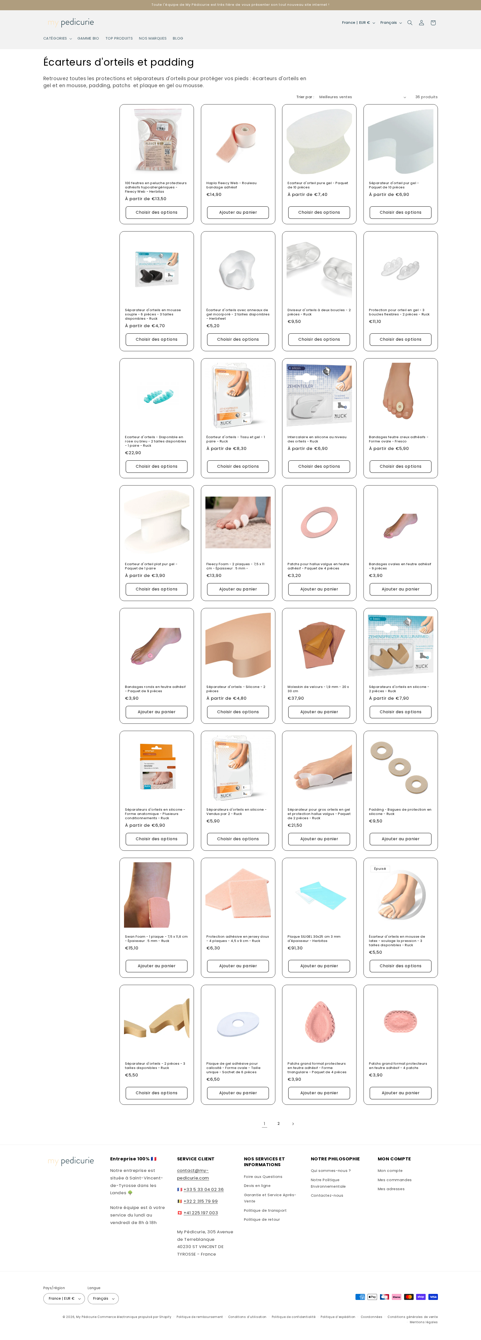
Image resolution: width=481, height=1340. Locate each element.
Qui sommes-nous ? (331, 1170)
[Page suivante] (293, 1124)
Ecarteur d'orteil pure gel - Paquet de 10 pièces (318, 185)
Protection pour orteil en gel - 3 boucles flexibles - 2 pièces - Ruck (399, 312)
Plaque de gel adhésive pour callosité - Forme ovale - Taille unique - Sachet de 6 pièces (233, 1068)
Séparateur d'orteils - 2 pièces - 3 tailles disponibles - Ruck (155, 1066)
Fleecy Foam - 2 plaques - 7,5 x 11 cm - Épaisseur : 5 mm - (235, 566)
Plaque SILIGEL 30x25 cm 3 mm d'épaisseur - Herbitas (314, 939)
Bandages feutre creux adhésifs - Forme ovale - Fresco (398, 439)
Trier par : (305, 96)
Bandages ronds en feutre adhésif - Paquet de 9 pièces (155, 689)
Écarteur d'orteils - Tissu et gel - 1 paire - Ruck (235, 439)
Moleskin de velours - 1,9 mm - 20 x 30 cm (318, 689)
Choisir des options (157, 212)
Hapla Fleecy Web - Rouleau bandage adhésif (231, 185)
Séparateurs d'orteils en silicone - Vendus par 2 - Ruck (236, 812)
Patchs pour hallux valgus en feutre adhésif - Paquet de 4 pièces (318, 566)
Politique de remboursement (200, 1317)
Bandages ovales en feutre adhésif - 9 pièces (400, 566)
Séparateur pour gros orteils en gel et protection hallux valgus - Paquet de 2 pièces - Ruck (319, 814)
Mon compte (390, 1170)
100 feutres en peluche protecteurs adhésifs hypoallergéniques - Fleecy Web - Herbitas (156, 187)
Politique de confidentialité (294, 1317)
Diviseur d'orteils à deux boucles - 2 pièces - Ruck (319, 312)
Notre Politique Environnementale (328, 1183)
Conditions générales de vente (413, 1317)
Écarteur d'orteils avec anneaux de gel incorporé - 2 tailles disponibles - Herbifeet (238, 314)
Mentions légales (424, 1322)
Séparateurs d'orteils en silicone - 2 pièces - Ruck (399, 689)
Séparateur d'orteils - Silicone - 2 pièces (236, 689)
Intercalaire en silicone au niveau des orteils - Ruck (317, 439)
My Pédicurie (86, 1317)
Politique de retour (262, 1219)
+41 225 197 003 (201, 1213)
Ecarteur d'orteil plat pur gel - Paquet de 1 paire (151, 566)
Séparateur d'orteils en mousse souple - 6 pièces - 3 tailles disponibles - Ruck (153, 314)
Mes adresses (391, 1188)
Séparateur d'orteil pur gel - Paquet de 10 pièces (394, 185)
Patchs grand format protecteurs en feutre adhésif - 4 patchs (398, 1066)
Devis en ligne (257, 1185)
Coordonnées (372, 1317)
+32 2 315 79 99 (201, 1201)
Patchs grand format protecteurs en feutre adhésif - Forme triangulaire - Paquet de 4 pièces (317, 1068)
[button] (57, 38)
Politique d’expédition (338, 1317)
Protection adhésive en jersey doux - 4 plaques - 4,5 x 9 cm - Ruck (237, 939)
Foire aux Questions (263, 1176)
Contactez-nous (327, 1195)
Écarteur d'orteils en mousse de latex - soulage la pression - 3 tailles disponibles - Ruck (397, 941)
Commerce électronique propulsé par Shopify (134, 1317)
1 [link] (264, 1124)
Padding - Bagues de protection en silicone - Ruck (400, 812)
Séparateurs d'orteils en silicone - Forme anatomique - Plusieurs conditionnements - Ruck (155, 814)
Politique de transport (265, 1210)
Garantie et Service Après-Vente (270, 1198)
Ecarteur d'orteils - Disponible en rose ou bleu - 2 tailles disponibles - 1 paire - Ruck (155, 441)
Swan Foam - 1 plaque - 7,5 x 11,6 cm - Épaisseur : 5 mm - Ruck (156, 939)
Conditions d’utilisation (247, 1317)
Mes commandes (395, 1179)
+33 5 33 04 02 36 (204, 1189)
